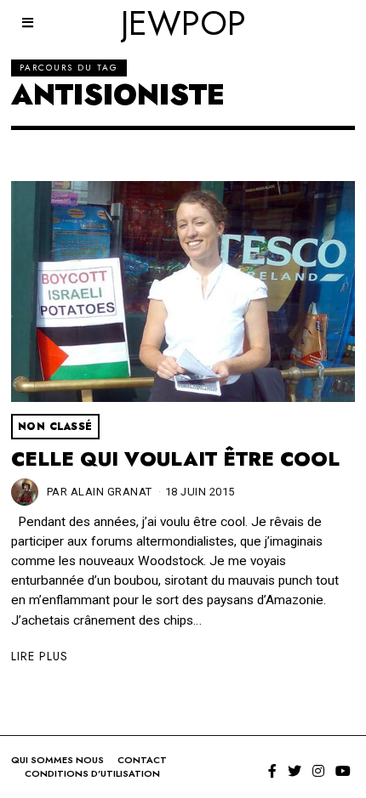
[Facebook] (272, 771)
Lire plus (39, 656)
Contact (142, 760)
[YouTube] (343, 771)
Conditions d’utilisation (92, 773)
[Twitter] (294, 771)
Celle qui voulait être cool (175, 459)
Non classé (55, 426)
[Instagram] (318, 771)
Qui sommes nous (57, 760)
